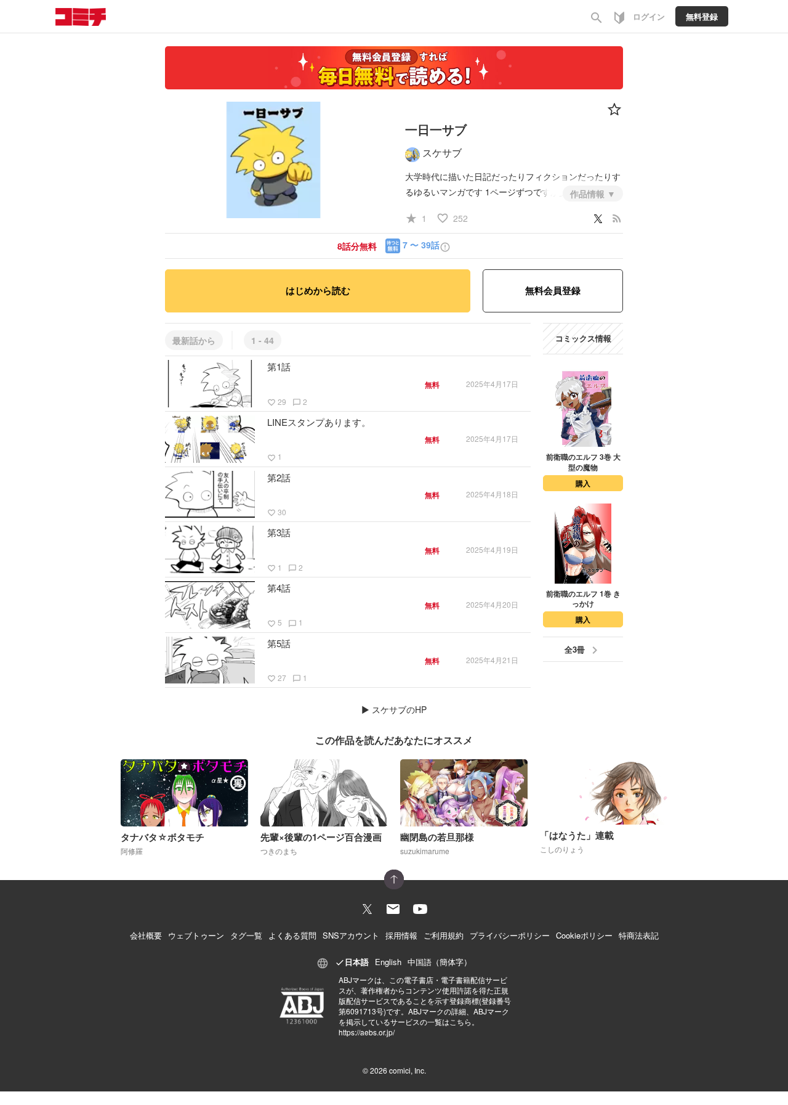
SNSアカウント (351, 935)
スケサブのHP (399, 709)
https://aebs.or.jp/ (367, 1032)
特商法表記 (639, 935)
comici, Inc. (407, 1070)
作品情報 (588, 193)
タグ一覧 (246, 935)
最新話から (193, 340)
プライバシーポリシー (510, 935)
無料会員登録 (553, 290)
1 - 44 (262, 340)
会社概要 (146, 935)
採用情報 (401, 935)
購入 (583, 483)
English (388, 962)
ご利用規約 (444, 935)
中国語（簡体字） (440, 962)
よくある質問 (292, 935)
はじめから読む (318, 290)
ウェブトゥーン (196, 935)
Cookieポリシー (584, 935)
